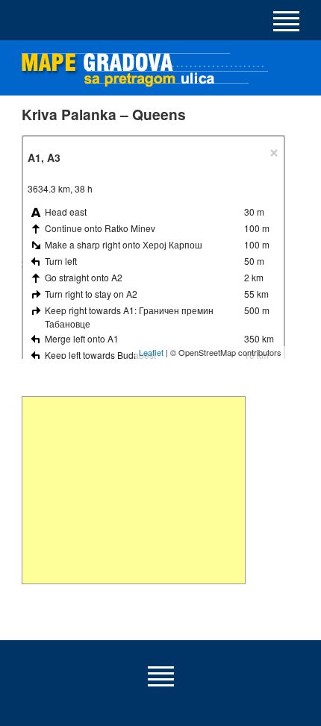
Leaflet (151, 352)
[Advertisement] (133, 490)
